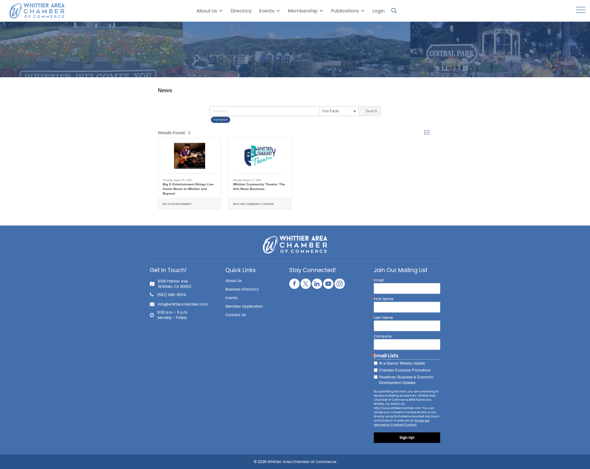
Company (383, 336)
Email (379, 280)
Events (231, 297)
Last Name (383, 318)
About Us (207, 11)
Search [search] (371, 111)
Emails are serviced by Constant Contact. (401, 423)
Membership (303, 11)
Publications (345, 11)
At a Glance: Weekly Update (402, 363)
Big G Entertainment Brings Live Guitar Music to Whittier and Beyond (188, 188)
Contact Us (235, 315)
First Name (383, 299)
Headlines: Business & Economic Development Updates (406, 379)
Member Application (244, 306)
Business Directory (242, 289)
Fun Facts (219, 119)
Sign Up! (407, 437)
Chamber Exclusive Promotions (405, 370)
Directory (241, 11)
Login (378, 11)
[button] (579, 10)
